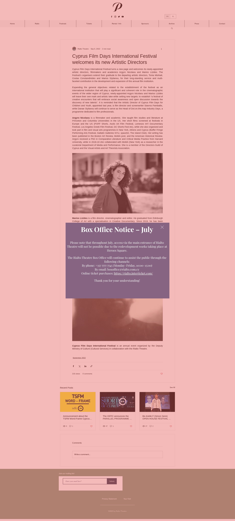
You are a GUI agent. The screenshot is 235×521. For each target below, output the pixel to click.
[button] (162, 227)
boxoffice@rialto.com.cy (123, 269)
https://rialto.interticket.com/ (133, 273)
